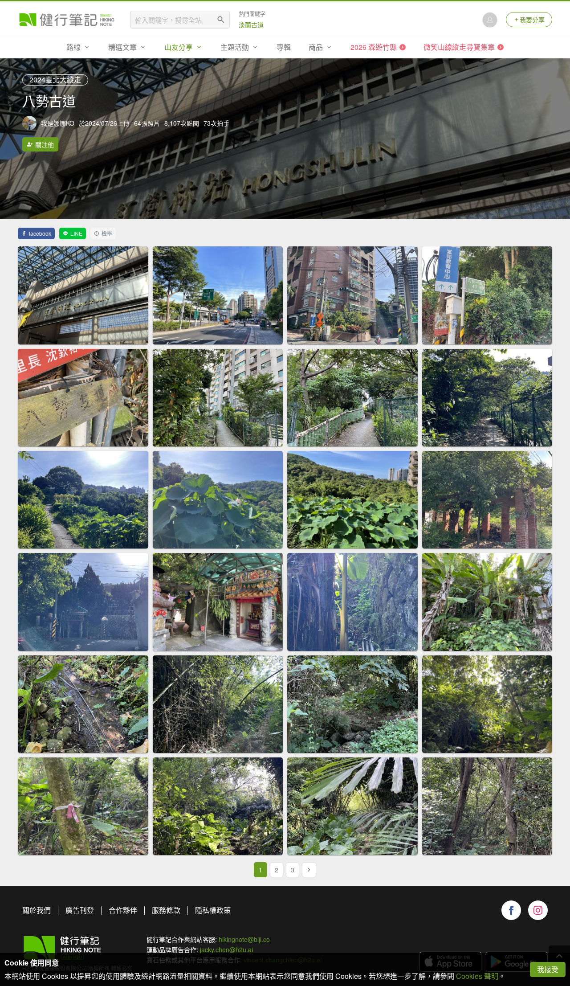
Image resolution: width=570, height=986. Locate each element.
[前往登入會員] (490, 19)
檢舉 (107, 233)
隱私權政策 (213, 910)
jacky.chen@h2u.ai (226, 949)
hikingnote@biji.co (244, 939)
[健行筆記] (67, 20)
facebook (40, 233)
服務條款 (166, 910)
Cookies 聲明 (477, 976)
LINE (76, 233)
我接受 (547, 969)
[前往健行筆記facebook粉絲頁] (511, 910)
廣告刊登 (79, 910)
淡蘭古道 (251, 24)
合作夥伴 (123, 910)
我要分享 (532, 19)
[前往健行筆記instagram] (538, 910)
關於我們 (36, 910)
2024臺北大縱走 (55, 79)
